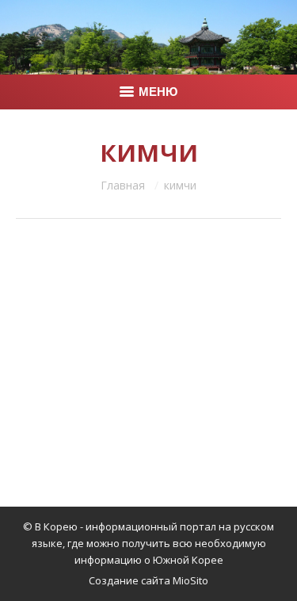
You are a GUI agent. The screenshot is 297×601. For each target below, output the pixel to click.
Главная (123, 185)
